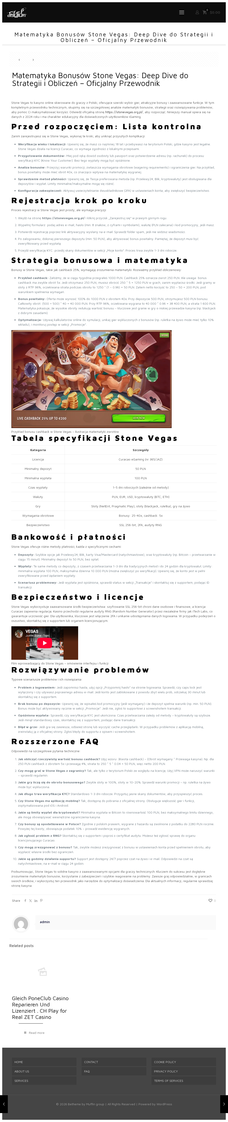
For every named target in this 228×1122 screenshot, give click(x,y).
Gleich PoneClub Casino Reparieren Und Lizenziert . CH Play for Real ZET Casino (40, 1007)
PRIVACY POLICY (166, 1071)
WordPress (164, 1104)
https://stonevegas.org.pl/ (124, 112)
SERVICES (21, 1080)
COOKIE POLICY (165, 1062)
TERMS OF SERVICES (168, 1080)
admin (45, 922)
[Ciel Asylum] (17, 12)
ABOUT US (21, 1071)
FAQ (87, 1071)
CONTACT (91, 1062)
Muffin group (95, 1104)
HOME (18, 1062)
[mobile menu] (181, 12)
